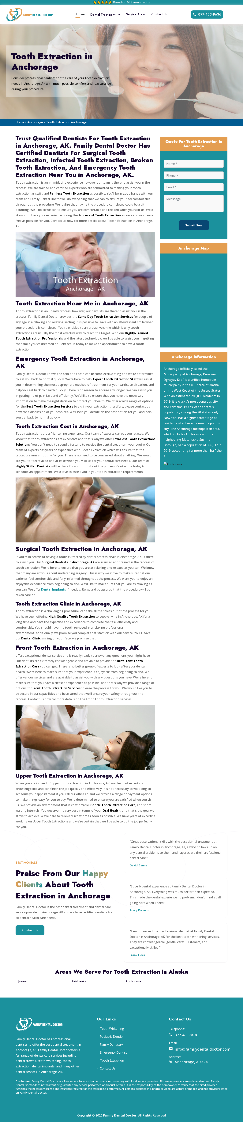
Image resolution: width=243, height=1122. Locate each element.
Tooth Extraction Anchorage (66, 122)
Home (80, 14)
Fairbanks (79, 981)
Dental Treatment (102, 15)
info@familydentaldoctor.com (202, 1049)
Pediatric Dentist (111, 1036)
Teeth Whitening (112, 1029)
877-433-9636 (209, 14)
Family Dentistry (111, 1044)
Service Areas (136, 14)
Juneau (23, 981)
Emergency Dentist (113, 1052)
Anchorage (35, 122)
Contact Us (159, 14)
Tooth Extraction (112, 1060)
